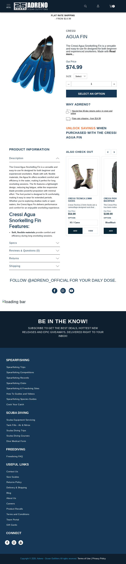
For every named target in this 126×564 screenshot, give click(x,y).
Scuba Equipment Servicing (20, 420)
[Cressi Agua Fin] (34, 64)
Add (75, 231)
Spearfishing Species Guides (21, 399)
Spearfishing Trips (15, 367)
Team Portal (12, 519)
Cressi (70, 31)
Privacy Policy (99, 558)
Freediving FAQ (14, 456)
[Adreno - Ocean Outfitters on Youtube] (20, 542)
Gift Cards (11, 525)
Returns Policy (14, 482)
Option (71, 218)
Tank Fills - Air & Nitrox (18, 425)
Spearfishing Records (17, 378)
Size (68, 76)
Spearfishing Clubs (16, 383)
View (90, 231)
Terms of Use (84, 558)
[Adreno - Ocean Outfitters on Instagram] (14, 542)
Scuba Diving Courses (18, 435)
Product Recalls (14, 509)
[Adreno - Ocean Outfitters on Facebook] (7, 542)
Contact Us (12, 471)
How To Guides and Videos (20, 394)
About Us (11, 498)
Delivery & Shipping (16, 487)
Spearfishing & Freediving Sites (22, 388)
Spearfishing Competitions (20, 372)
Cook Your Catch (15, 404)
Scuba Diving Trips (16, 430)
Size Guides (12, 477)
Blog (8, 493)
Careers (10, 503)
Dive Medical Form (16, 441)
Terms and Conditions (17, 514)
